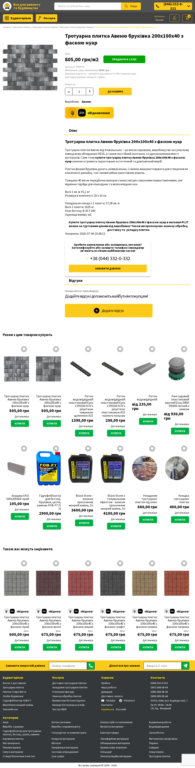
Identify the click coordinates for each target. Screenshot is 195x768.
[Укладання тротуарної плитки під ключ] (144, 468)
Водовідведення (159, 726)
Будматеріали (21, 18)
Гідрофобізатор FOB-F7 (17, 700)
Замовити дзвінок (108, 268)
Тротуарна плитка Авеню (45, 27)
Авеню (86, 101)
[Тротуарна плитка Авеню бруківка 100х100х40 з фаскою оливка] (144, 583)
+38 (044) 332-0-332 (110, 258)
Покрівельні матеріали (65, 747)
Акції (5, 722)
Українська (159, 16)
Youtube (110, 700)
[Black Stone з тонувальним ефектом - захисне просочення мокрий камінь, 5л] (112, 468)
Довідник (107, 691)
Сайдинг (154, 747)
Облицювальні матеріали (115, 743)
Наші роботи (108, 687)
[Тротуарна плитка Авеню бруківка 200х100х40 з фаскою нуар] (30, 67)
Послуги (49, 18)
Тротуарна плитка (22, 27)
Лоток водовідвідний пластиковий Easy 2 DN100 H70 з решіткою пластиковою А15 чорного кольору (113, 406)
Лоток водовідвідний (147, 398)
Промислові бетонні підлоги (68, 700)
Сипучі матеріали (13, 752)
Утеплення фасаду (63, 691)
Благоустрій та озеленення (116, 722)
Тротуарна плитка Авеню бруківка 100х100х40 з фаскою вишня (80, 622)
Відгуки (75, 280)
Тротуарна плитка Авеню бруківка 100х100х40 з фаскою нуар (16, 401)
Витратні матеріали (111, 726)
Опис (73, 130)
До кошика (115, 91)
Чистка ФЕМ (59, 709)
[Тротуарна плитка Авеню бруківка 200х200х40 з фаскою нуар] (48, 369)
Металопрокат (11, 743)
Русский (159, 20)
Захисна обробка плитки (67, 696)
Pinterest (129, 700)
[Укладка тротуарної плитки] (176, 468)
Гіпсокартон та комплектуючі (69, 732)
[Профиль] (174, 18)
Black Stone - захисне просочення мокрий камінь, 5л (81, 500)
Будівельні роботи (160, 722)
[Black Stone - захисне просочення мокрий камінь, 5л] (80, 468)
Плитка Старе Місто (14, 691)
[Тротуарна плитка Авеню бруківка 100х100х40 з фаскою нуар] (16, 369)
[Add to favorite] (24, 349)
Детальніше (22, 416)
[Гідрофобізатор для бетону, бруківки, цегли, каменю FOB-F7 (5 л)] (48, 468)
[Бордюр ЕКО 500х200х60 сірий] (16, 468)
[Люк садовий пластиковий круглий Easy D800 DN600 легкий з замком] (176, 369)
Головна (7, 27)
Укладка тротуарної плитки (181, 499)
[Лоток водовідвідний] (144, 369)
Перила (153, 743)
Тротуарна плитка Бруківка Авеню (76, 27)
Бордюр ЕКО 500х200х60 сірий (17, 497)
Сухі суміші (58, 756)
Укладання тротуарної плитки (69, 687)
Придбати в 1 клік (124, 59)
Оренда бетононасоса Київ (68, 705)
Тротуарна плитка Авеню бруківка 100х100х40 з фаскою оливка (144, 622)
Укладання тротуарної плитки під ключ (146, 499)
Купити (20, 423)
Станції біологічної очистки (19, 756)
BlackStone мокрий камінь (18, 705)
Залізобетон (10, 709)
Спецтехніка (156, 752)
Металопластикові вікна (163, 738)
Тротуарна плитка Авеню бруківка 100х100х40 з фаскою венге (48, 622)
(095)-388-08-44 (159, 691)
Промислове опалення (113, 747)
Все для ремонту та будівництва (26, 6)
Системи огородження (65, 752)
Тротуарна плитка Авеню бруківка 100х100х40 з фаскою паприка (176, 622)
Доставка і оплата (112, 696)
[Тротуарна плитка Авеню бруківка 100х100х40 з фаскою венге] (48, 583)
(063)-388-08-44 (159, 696)
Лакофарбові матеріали (114, 738)
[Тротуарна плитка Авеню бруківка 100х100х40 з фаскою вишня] (80, 583)
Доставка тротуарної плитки (69, 683)
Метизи (56, 743)
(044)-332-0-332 (173, 6)
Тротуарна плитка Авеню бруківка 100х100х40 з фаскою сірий (16, 622)
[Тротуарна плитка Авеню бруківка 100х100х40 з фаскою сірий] (16, 583)
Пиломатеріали (12, 747)
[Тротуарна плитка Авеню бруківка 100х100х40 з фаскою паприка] (176, 583)
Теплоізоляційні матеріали (115, 756)
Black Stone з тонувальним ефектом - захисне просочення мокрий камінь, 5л (112, 502)
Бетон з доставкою (14, 683)
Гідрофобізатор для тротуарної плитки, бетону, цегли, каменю (22, 732)
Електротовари (109, 732)
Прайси (105, 683)
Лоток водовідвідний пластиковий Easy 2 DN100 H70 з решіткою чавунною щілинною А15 (81, 406)
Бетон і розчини (61, 722)
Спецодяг (106, 752)
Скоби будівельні (13, 696)
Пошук (133, 6)
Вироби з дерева (13, 726)
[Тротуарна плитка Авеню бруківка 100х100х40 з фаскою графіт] (112, 583)
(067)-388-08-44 (159, 687)
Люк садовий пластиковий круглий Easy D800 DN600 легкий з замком (177, 403)
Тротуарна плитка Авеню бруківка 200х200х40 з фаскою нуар (48, 401)
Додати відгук (113, 311)
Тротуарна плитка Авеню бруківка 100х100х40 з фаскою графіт (112, 622)
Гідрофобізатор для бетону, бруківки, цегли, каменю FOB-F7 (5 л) (49, 502)
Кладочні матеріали (63, 738)
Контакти (107, 705)
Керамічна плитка (13, 738)
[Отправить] (91, 666)
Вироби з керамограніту (66, 726)
